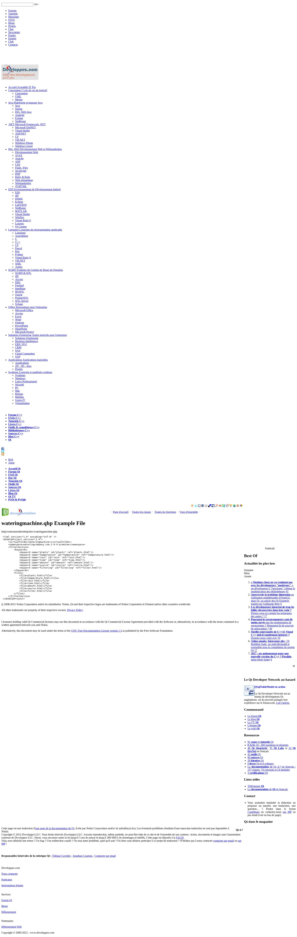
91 (287, 591)
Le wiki (254, 728)
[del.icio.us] (209, 506)
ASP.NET (20, 133)
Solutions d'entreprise (37, 335)
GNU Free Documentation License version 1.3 (96, 630)
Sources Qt (14, 487)
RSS (10, 459)
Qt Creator (21, 226)
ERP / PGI (21, 344)
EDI (34, 189)
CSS (17, 164)
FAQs (11, 19)
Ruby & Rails (22, 177)
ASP (17, 161)
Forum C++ (15, 414)
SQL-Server (21, 300)
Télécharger (256, 786)
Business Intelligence (26, 341)
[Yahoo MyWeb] (216, 506)
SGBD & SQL (23, 273)
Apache (19, 158)
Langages (35, 229)
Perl (17, 251)
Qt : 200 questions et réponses (268, 745)
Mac (17, 390)
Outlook (19, 322)
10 (278, 637)
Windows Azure (24, 146)
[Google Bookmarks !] (199, 506)
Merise (19, 99)
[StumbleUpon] (234, 506)
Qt (9, 439)
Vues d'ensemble (189, 511)
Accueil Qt (14, 468)
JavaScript (20, 170)
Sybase (19, 304)
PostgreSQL (22, 297)
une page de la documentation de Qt (54, 828)
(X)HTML (21, 186)
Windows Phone (24, 142)
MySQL (19, 291)
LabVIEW (21, 204)
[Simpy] (230, 506)
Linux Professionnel (26, 381)
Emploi (12, 38)
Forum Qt (14, 471)
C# (16, 136)
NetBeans (20, 121)
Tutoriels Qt (15, 481)
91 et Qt (260, 741)
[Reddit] (227, 506)
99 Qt (255, 757)
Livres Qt (13, 490)
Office (27, 307)
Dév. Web (35, 149)
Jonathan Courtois (83, 855)
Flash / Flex (21, 167)
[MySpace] (213, 506)
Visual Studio (22, 130)
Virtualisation (22, 403)
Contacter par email (105, 855)
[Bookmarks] (237, 506)
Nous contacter (9, 873)
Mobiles (19, 397)
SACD (180, 837)
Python (19, 254)
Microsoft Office (24, 310)
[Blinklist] (220, 506)
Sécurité (19, 384)
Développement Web (26, 152)
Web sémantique (24, 180)
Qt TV (12, 496)
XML (18, 263)
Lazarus (19, 223)
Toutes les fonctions (165, 511)
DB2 (17, 282)
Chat (10, 29)
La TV (253, 722)
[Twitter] (195, 506)
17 (265, 616)
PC (17, 387)
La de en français (268, 789)
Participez (6, 879)
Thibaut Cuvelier (61, 855)
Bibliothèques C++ (19, 430)
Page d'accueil (120, 511)
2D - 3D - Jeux (23, 366)
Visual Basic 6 (23, 220)
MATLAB (21, 211)
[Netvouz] (223, 506)
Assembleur (21, 235)
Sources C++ (15, 433)
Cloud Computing (25, 353)
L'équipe (254, 725)
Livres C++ (14, 424)
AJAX (18, 155)
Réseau (19, 393)
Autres (18, 266)
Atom (11, 462)
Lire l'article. (283, 702)
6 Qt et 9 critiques (261, 763)
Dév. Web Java (23, 111)
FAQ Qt (13, 474)
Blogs (11, 23)
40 (270, 628)
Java (25, 102)
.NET (27, 124)
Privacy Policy (75, 610)
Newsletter (14, 32)
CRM (18, 347)
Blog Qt (12, 493)
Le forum (254, 716)
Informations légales (12, 885)
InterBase (20, 288)
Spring (18, 108)
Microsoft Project (24, 331)
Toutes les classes (141, 511)
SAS (17, 350)
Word (18, 319)
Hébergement (8, 911)
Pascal (18, 248)
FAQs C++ (14, 418)
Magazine (13, 16)
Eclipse (19, 118)
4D (17, 195)
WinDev (19, 217)
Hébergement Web (11, 926)
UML (18, 96)
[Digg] (206, 506)
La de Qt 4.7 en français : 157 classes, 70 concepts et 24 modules (272, 768)
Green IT (20, 400)
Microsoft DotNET (25, 127)
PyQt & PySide (17, 499)
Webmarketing (23, 183)
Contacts (13, 44)
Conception (27, 90)
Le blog (254, 719)
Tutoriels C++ (16, 421)
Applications (28, 359)
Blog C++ (13, 436)
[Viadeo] (192, 506)
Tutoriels (13, 13)
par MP (287, 811)
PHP (17, 173)
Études (12, 35)
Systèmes (30, 372)
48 (257, 748)
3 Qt (258, 772)
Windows (20, 378)
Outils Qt (13, 484)
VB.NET (20, 139)
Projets (12, 26)
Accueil (22, 87)
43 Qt (254, 754)
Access (19, 279)
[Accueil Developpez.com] (19, 78)
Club (11, 41)
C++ (17, 242)
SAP (17, 356)
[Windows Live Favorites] (241, 506)
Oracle (18, 294)
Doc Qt (12, 477)
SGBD (35, 270)
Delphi (19, 198)
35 (277, 748)
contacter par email (223, 840)
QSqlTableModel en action (269, 686)
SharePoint (21, 328)
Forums (12, 10)
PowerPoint (21, 325)
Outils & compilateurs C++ (24, 427)
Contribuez (254, 811)
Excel (18, 316)
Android (19, 115)
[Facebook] (202, 506)
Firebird (19, 285)
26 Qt (256, 760)
